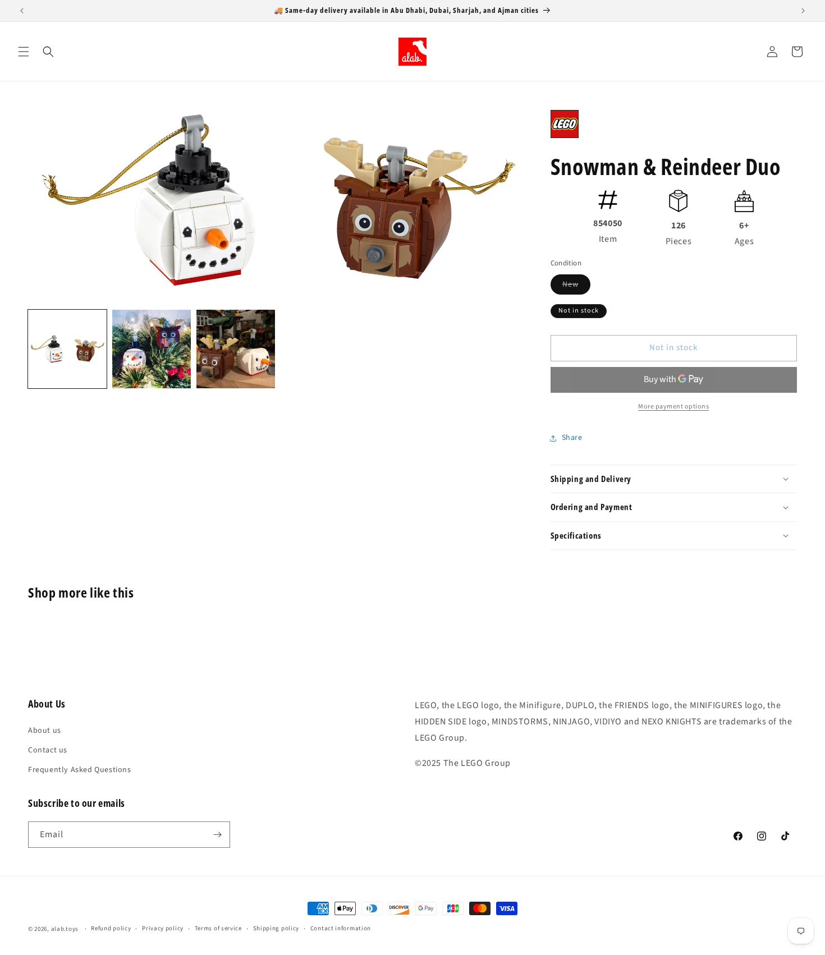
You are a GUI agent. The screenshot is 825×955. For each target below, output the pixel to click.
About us (44, 730)
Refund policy (111, 928)
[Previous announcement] (22, 10)
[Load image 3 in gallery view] (235, 349)
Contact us (47, 750)
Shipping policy (276, 928)
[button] (23, 51)
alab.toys (65, 929)
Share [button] (572, 437)
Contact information (340, 928)
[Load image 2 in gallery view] (151, 349)
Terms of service (218, 928)
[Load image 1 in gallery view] (67, 349)
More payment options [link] (673, 406)
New (576, 286)
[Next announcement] (803, 10)
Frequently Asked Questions (79, 769)
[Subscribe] (217, 834)
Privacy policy (163, 928)
